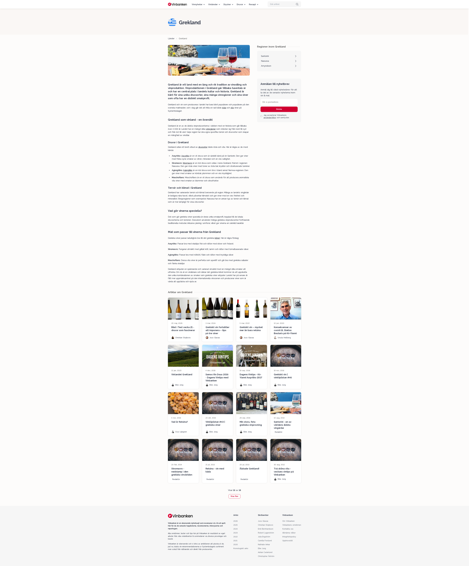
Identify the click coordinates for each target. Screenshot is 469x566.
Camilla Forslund (265, 541)
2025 (235, 525)
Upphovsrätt (287, 541)
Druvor (240, 4)
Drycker (227, 4)
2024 (235, 529)
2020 (235, 544)
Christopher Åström (266, 556)
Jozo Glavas (263, 521)
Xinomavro (187, 163)
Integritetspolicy (289, 537)
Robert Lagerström (266, 533)
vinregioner (211, 129)
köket (217, 238)
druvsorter (202, 147)
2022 (235, 537)
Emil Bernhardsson (265, 529)
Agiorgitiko (187, 170)
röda (224, 108)
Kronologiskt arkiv (240, 548)
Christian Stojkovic (265, 525)
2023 (235, 533)
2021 (235, 541)
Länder (171, 38)
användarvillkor (270, 118)
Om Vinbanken (288, 521)
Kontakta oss (287, 529)
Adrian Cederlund (265, 552)
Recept (252, 4)
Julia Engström (264, 537)
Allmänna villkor (289, 533)
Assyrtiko (185, 156)
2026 (235, 521)
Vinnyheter (197, 4)
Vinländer (213, 4)
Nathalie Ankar (264, 544)
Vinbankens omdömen (291, 525)
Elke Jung (262, 548)
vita (232, 108)
